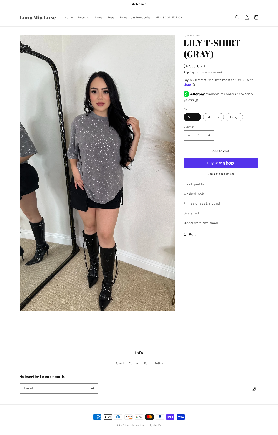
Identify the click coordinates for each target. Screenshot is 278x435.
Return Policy (153, 363)
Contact (134, 363)
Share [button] (193, 234)
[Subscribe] (93, 388)
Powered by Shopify (150, 425)
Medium (213, 117)
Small (192, 117)
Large (234, 117)
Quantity (189, 127)
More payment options (221, 173)
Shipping (189, 72)
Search (120, 363)
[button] (237, 17)
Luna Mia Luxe (132, 425)
